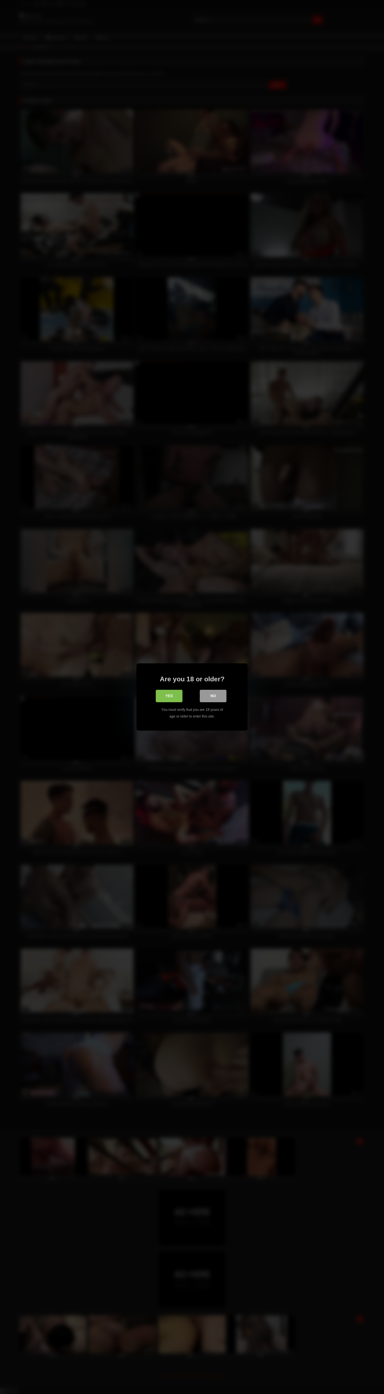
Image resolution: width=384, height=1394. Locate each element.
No (213, 696)
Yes (169, 696)
